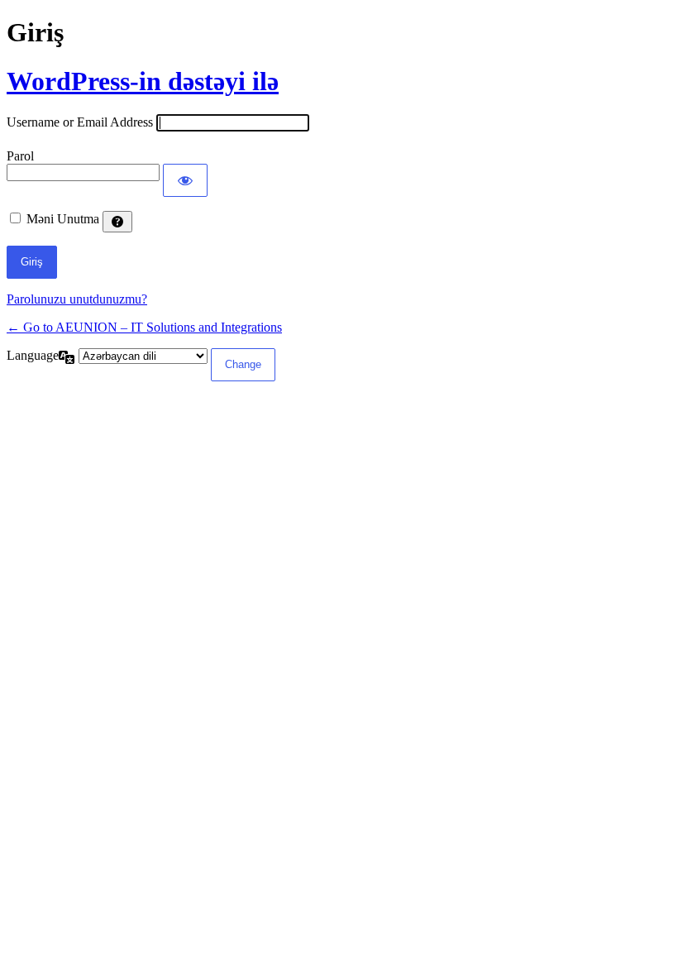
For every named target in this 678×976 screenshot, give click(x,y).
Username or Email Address (80, 122)
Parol (20, 156)
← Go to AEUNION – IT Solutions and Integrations (144, 327)
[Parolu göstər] (185, 180)
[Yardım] (117, 221)
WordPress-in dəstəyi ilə (143, 81)
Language (33, 355)
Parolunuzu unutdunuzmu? (77, 299)
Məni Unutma (62, 219)
